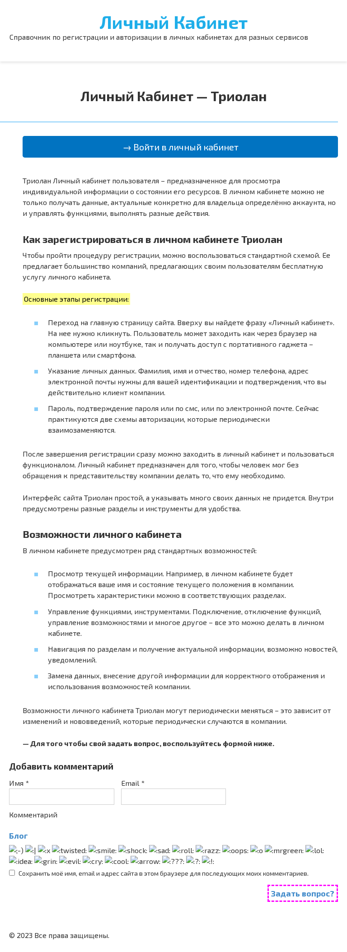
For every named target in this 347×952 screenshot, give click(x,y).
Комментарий (33, 814)
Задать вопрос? (302, 893)
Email (133, 783)
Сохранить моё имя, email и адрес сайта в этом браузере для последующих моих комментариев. (164, 873)
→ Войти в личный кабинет (180, 146)
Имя (19, 783)
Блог (18, 835)
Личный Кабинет (174, 22)
